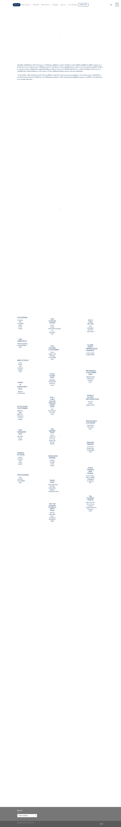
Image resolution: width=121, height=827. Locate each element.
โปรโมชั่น (36, 5)
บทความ (63, 5)
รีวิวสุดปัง (55, 5)
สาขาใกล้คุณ (72, 5)
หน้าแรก (16, 5)
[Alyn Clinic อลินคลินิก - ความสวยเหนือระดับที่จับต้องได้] (5, 4)
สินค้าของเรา (45, 5)
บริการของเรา (26, 5)
